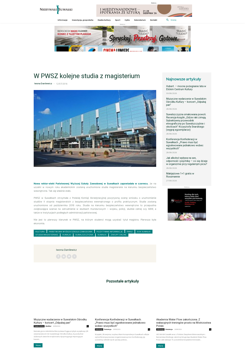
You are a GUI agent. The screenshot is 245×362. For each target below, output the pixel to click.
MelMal (48, 326)
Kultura (40, 231)
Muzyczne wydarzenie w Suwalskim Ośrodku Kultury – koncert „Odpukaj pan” (186, 101)
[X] (74, 256)
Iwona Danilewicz (43, 84)
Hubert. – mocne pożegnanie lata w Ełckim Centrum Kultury (186, 88)
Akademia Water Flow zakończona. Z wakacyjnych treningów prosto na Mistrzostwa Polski (183, 322)
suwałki (102, 235)
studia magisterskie (47, 235)
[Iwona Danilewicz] (45, 253)
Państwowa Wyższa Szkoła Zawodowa (70, 231)
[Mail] (69, 256)
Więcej (38, 345)
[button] (170, 20)
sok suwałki (144, 231)
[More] (154, 173)
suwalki (66, 235)
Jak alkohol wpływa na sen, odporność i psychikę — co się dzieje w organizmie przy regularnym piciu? (186, 161)
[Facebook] (58, 256)
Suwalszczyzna (84, 235)
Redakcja (107, 329)
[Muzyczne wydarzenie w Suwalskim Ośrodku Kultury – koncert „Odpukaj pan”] (61, 302)
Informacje (99, 329)
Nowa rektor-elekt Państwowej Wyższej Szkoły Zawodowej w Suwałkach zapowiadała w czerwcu (91, 183)
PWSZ (130, 231)
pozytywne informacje (110, 231)
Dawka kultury (39, 326)
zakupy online (118, 235)
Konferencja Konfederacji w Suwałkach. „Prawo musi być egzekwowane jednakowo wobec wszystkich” (184, 144)
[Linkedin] (63, 256)
